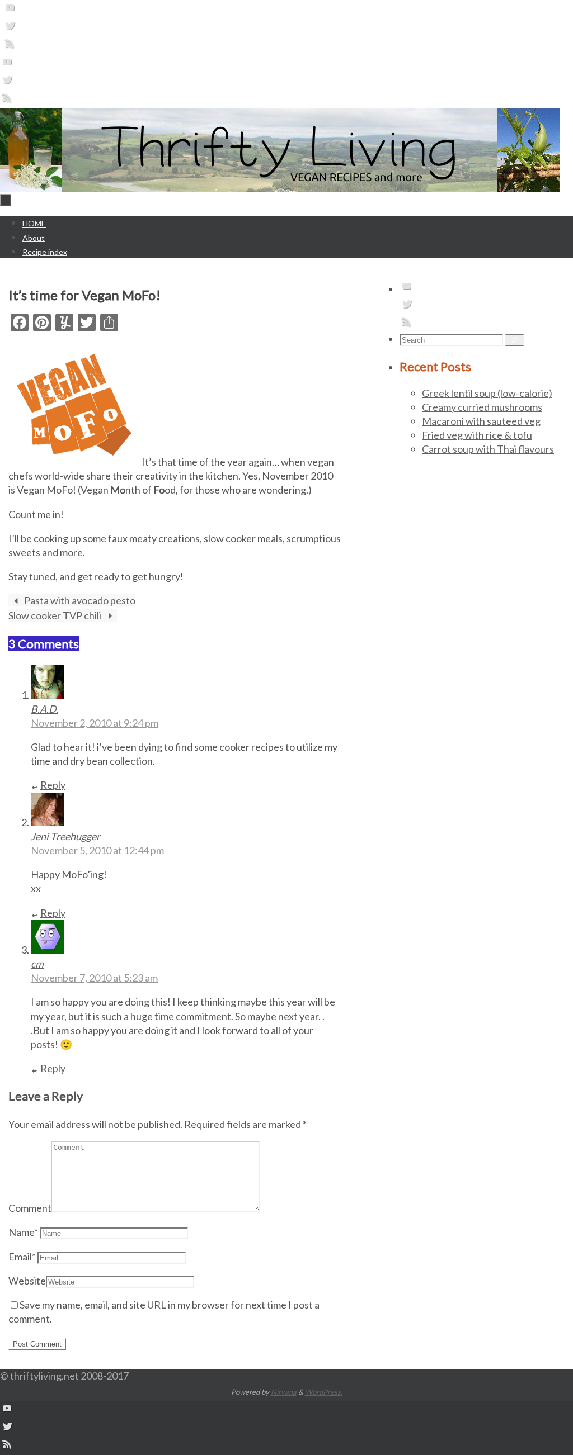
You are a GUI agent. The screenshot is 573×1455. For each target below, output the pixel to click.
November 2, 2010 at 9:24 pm (94, 723)
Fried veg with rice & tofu (477, 435)
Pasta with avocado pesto (78, 600)
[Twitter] (10, 28)
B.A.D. (44, 709)
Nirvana (284, 1391)
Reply (52, 785)
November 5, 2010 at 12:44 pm (97, 850)
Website (27, 1280)
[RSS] (10, 46)
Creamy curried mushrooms (482, 407)
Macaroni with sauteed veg (481, 421)
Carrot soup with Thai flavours (488, 449)
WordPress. (323, 1391)
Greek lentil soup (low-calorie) (487, 393)
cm (37, 964)
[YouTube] (10, 10)
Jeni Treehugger (65, 836)
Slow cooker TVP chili (55, 615)
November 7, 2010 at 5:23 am (94, 977)
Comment (29, 1208)
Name (23, 1232)
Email (22, 1256)
